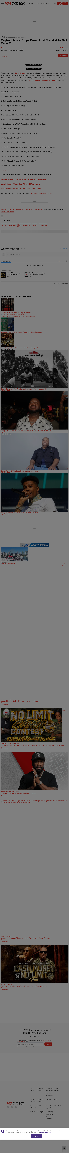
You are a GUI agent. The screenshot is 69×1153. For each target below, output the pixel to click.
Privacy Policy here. (45, 1132)
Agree (36, 1136)
